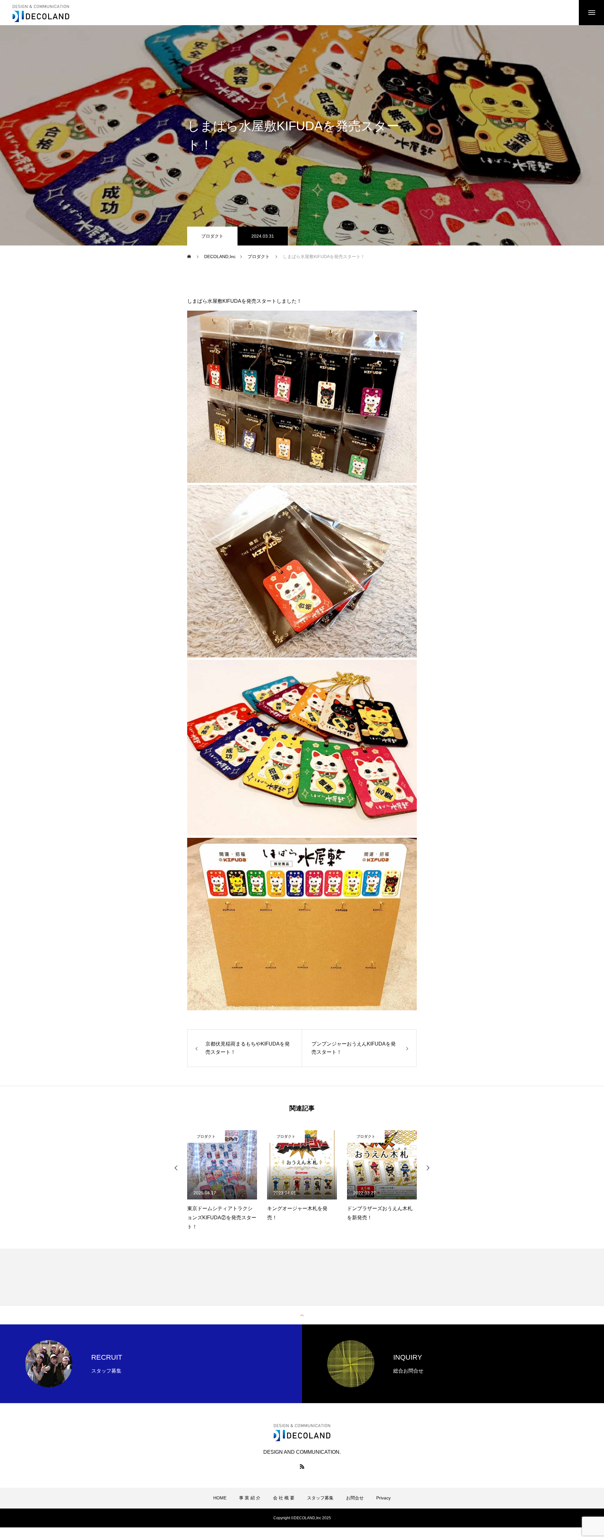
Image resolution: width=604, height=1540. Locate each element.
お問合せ (355, 1497)
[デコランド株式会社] (41, 12)
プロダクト (212, 236)
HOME (219, 1497)
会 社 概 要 (283, 1497)
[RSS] (302, 1466)
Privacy (383, 1497)
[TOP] (302, 1315)
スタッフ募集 (320, 1497)
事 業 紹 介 (249, 1497)
